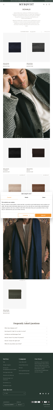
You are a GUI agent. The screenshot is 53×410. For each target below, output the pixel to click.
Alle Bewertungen (7, 385)
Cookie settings (46, 404)
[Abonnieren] (24, 393)
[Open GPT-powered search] (43, 4)
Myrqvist (48, 406)
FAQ (4, 362)
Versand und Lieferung (8, 375)
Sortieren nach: (25, 31)
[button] (3, 4)
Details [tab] (26, 197)
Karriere (21, 367)
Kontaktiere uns (7, 382)
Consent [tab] (9, 197)
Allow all (43, 215)
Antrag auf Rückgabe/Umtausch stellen (9, 368)
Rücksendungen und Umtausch (8, 379)
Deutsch (20, 404)
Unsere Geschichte (23, 365)
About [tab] (43, 197)
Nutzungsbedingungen (24, 370)
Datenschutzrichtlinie (24, 373)
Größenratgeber (7, 365)
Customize (25, 215)
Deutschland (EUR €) (9, 404)
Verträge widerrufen (8, 372)
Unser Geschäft (22, 362)
